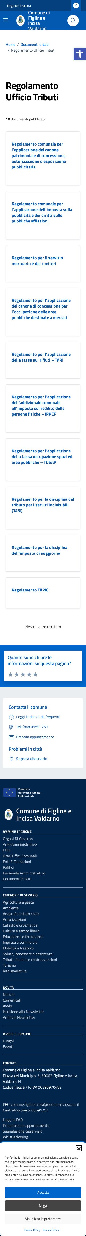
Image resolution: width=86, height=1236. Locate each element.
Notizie (8, 994)
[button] (80, 54)
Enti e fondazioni (17, 861)
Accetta (43, 1192)
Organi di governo (18, 838)
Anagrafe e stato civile (21, 913)
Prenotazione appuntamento (26, 1125)
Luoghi (8, 1041)
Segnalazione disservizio (22, 1131)
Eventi (8, 1046)
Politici (8, 867)
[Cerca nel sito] (73, 20)
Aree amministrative (20, 844)
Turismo (9, 965)
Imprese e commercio (20, 942)
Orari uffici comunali (20, 856)
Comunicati (12, 1000)
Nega (43, 1205)
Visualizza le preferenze (43, 1218)
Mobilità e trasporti (18, 948)
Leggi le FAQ (13, 1119)
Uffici (7, 850)
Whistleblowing (15, 1137)
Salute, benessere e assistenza (28, 954)
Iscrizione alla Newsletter (23, 1011)
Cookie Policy (32, 1230)
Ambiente (11, 908)
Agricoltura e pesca (18, 902)
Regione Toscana (19, 5)
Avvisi (8, 1006)
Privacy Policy (51, 1230)
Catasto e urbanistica (20, 925)
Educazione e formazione (23, 936)
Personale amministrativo (24, 873)
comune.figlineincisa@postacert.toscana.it (45, 1104)
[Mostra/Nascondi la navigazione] (6, 20)
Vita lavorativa (15, 971)
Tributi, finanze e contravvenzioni (30, 959)
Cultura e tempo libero (21, 931)
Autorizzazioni (14, 919)
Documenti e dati (17, 879)
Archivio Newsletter (19, 1017)
